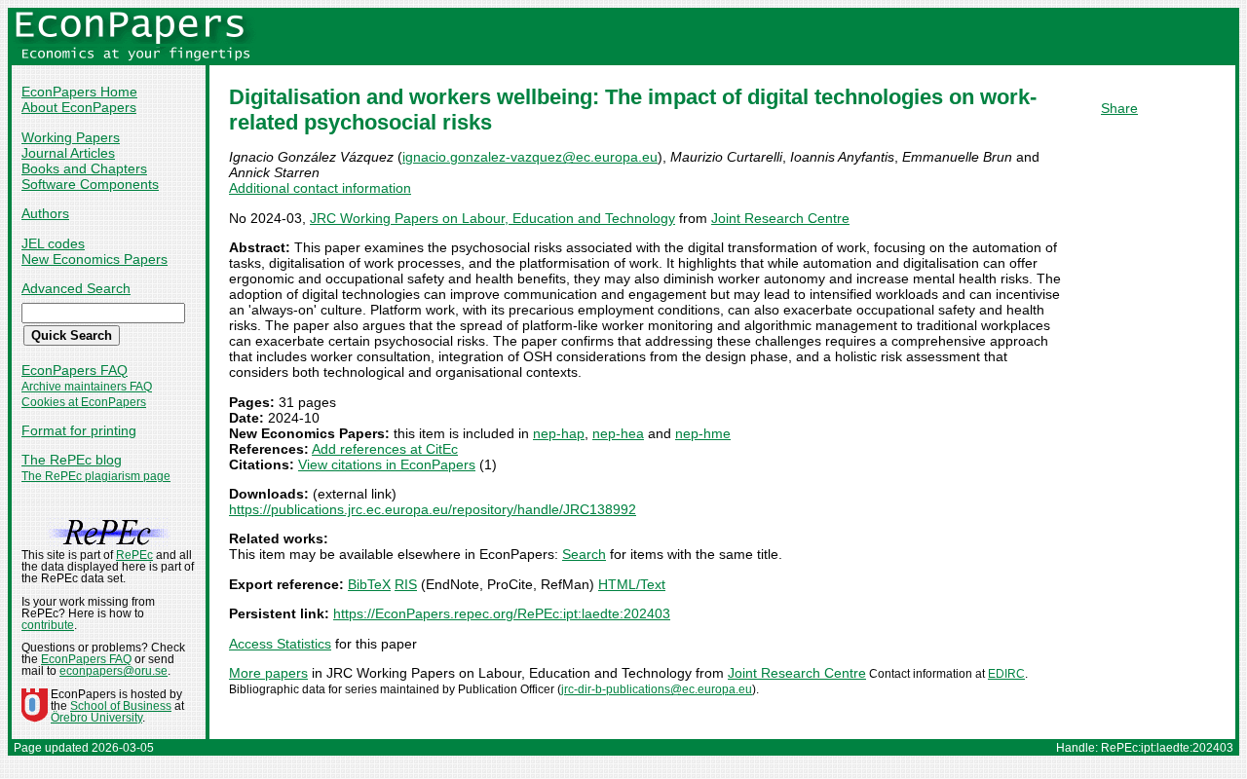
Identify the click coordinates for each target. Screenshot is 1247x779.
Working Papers (70, 137)
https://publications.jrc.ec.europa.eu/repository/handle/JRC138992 (432, 509)
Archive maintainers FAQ (86, 386)
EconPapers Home (79, 91)
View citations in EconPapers (386, 464)
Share (1119, 108)
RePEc (134, 555)
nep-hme (703, 433)
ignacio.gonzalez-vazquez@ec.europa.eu (530, 157)
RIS (406, 584)
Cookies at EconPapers (83, 402)
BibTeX (369, 584)
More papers (268, 673)
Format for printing (78, 430)
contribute (47, 625)
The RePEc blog (71, 459)
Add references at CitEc (385, 449)
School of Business (120, 706)
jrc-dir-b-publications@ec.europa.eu (656, 689)
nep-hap (559, 433)
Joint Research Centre (780, 218)
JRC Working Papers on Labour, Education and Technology (492, 218)
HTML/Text (631, 584)
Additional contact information (320, 188)
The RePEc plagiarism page (95, 476)
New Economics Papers (94, 259)
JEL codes (53, 243)
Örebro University (96, 717)
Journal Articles (68, 153)
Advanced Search (76, 288)
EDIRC (1006, 674)
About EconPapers (78, 107)
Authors (45, 213)
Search (584, 554)
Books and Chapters (84, 168)
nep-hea (618, 433)
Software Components (90, 184)
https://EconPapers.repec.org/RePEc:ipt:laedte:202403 (501, 613)
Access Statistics (280, 643)
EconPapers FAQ (74, 370)
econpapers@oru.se (113, 671)
